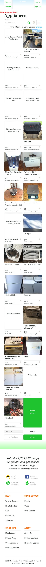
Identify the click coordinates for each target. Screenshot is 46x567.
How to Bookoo (11, 506)
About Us (28, 533)
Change (39, 27)
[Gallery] (39, 22)
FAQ (7, 510)
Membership (10, 533)
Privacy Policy (10, 538)
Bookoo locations (31, 538)
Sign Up (38, 6)
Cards (26, 506)
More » (32, 437)
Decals (27, 501)
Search (8, 2)
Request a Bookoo (31, 543)
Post (8, 6)
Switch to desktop (12, 547)
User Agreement (11, 543)
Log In (37, 2)
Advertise (9, 520)
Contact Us (9, 515)
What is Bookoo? (12, 501)
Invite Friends (29, 510)
